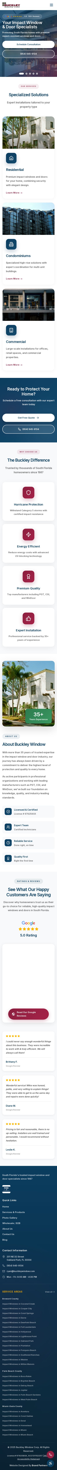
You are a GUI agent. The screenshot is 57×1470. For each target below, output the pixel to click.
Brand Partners (40, 1465)
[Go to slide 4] (33, 74)
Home (5, 1206)
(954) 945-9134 (28, 54)
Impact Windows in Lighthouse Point (19, 1336)
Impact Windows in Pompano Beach (19, 1350)
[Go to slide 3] (30, 74)
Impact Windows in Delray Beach (17, 1385)
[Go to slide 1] (21, 74)
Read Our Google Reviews (26, 1014)
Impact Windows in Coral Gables (17, 1416)
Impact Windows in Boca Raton (16, 1376)
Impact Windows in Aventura (15, 1411)
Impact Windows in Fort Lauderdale (19, 1327)
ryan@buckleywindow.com (21, 1271)
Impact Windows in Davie (14, 1318)
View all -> (50, 1292)
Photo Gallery (9, 1217)
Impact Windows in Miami (14, 1430)
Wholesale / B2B (11, 1223)
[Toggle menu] (51, 5)
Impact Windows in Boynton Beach (18, 1381)
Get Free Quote (26, 417)
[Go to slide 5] (37, 74)
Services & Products (13, 1212)
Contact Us (8, 1234)
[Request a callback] (50, 1454)
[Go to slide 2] (26, 74)
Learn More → (14, 192)
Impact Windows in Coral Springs (18, 1313)
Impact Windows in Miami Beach (17, 1434)
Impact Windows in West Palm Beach (19, 1399)
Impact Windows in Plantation (16, 1345)
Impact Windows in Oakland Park (18, 1341)
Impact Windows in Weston (15, 1359)
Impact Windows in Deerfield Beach (19, 1322)
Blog (4, 1239)
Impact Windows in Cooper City (17, 1308)
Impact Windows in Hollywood (16, 1331)
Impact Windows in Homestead (17, 1425)
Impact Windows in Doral (14, 1421)
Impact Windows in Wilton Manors (18, 1364)
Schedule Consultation (28, 44)
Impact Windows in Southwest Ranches (20, 1355)
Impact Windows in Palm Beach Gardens (21, 1395)
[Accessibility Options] (50, 1463)
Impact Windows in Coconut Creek (18, 1304)
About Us (7, 1228)
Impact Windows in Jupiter (14, 1390)
